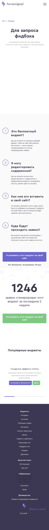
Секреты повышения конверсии (24, 499)
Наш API (24, 468)
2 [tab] (19, 396)
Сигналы (24, 419)
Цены (24, 489)
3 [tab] (29, 396)
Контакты (24, 486)
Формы (25, 450)
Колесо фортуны (24, 431)
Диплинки (25, 454)
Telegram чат (24, 447)
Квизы (24, 435)
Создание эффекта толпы (25, 369)
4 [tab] (40, 396)
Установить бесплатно (20, 383)
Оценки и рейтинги (24, 439)
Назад (11, 21)
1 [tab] (9, 396)
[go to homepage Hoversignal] (24, 506)
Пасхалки (25, 427)
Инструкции (24, 464)
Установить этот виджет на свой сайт (24, 256)
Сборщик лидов (24, 423)
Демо (36, 383)
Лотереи (24, 415)
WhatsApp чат (24, 443)
